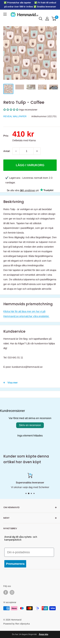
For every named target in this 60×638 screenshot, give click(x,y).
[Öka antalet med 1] (37, 151)
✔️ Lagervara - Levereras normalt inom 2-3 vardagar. (28, 180)
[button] (10, 109)
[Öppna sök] (40, 19)
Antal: (6, 151)
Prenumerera (15, 563)
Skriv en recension (30, 425)
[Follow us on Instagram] (12, 592)
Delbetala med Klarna (24, 140)
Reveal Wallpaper (14, 116)
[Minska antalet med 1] (16, 151)
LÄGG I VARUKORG (30, 165)
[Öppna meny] (5, 14)
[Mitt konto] (47, 19)
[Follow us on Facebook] (5, 592)
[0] (54, 19)
